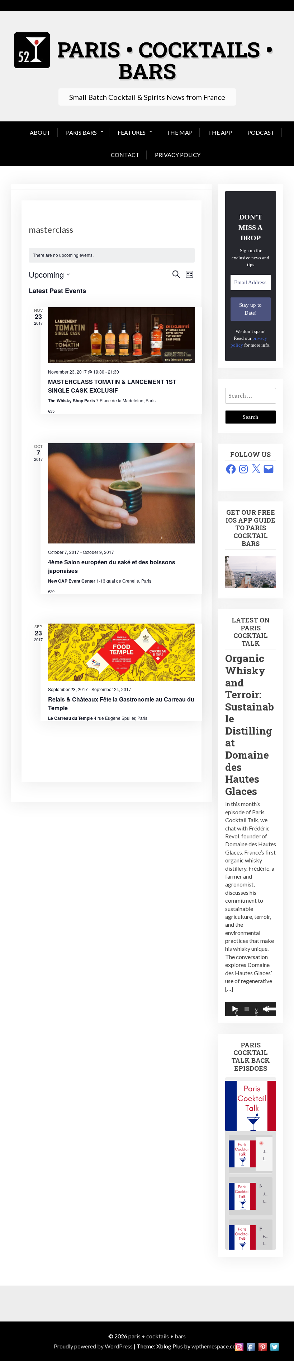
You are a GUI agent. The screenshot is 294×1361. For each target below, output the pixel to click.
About (40, 132)
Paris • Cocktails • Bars (165, 60)
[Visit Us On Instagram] (239, 1346)
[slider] (268, 1008)
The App (220, 132)
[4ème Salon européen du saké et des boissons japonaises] (121, 493)
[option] (250, 1154)
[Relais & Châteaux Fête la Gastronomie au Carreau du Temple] (121, 652)
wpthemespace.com (216, 1346)
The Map (179, 132)
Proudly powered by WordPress (93, 1346)
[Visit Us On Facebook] (251, 1346)
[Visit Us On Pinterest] (263, 1346)
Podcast (261, 132)
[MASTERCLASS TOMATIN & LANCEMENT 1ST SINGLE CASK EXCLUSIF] (121, 335)
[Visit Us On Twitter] (274, 1346)
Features (132, 132)
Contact (125, 154)
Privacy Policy (177, 154)
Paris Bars (81, 132)
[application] (250, 1009)
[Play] (234, 1009)
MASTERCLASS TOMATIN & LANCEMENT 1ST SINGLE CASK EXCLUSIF (112, 386)
